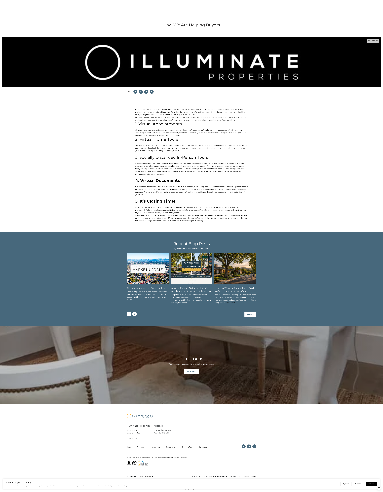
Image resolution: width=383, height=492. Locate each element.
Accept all (371, 484)
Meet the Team (187, 447)
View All (250, 314)
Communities (155, 447)
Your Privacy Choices (191, 490)
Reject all (346, 484)
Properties (140, 447)
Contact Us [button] (191, 371)
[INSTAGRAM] (249, 446)
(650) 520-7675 (132, 430)
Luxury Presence (145, 476)
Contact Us (203, 447)
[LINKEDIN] (254, 446)
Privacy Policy (250, 476)
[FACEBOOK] (244, 446)
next (134, 314)
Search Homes (171, 447)
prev (129, 314)
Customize (358, 484)
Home (129, 447)
